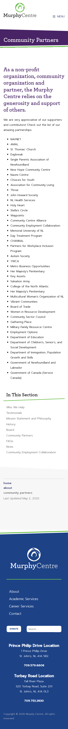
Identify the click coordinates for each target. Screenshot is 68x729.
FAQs (9, 441)
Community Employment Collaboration (31, 452)
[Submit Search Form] (57, 629)
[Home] (19, 10)
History (11, 424)
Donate (14, 628)
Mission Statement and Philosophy (28, 418)
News (9, 446)
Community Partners (19, 435)
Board (10, 430)
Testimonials (14, 413)
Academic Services (23, 598)
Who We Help (15, 407)
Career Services (21, 606)
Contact (15, 613)
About (14, 591)
